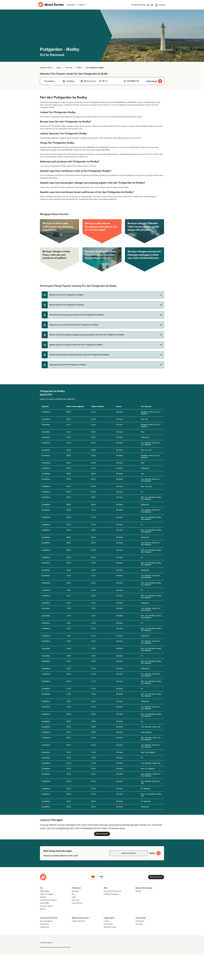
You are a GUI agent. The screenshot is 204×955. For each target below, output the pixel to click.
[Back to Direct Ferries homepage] (51, 5)
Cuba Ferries (140, 921)
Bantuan (138, 891)
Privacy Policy (108, 924)
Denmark (68, 68)
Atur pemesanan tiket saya (112, 891)
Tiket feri (43, 909)
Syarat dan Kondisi (110, 927)
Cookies (106, 921)
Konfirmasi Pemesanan (111, 894)
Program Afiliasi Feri (78, 921)
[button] (103, 294)
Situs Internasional (46, 921)
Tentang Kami (44, 924)
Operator (43, 897)
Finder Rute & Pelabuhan (48, 900)
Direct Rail (139, 924)
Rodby (79, 68)
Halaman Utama (46, 68)
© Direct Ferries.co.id (46, 942)
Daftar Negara (44, 891)
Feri (73, 894)
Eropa (59, 68)
